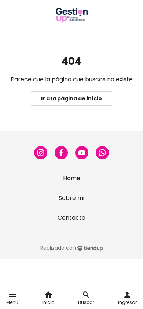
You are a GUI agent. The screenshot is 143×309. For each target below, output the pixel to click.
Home (71, 178)
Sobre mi (71, 198)
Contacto (71, 217)
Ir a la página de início (71, 98)
